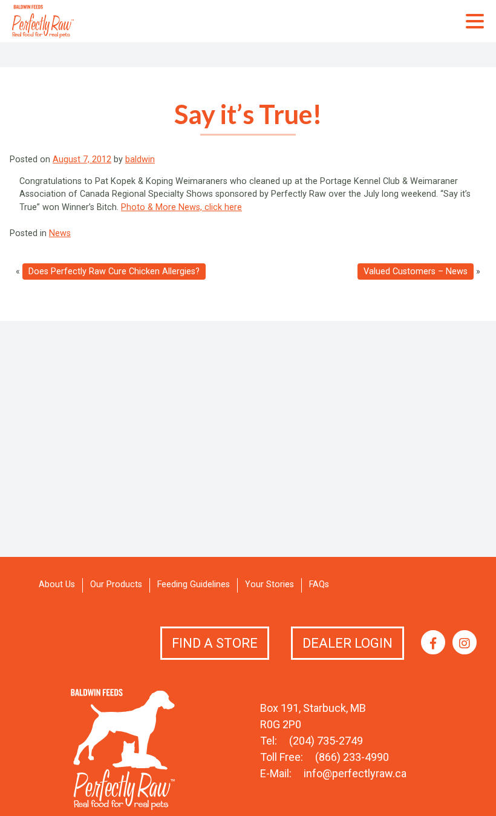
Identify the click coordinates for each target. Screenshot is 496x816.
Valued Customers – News (416, 271)
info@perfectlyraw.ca (355, 773)
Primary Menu (475, 21)
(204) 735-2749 (326, 740)
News (60, 233)
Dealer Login (347, 643)
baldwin (140, 159)
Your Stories (269, 584)
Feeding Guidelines (193, 584)
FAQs (319, 584)
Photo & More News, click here (181, 207)
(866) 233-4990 (352, 757)
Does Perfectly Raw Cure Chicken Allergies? (114, 271)
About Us (57, 584)
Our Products (116, 584)
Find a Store (215, 643)
